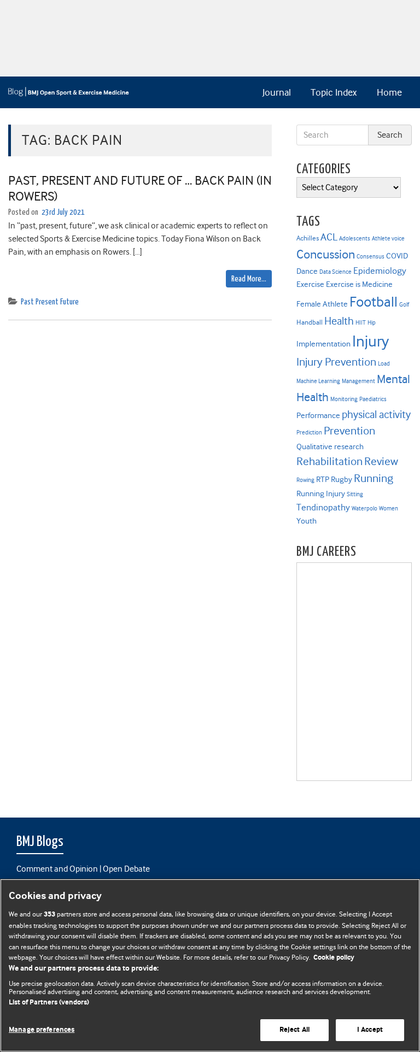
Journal (276, 92)
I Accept (370, 1030)
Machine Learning (318, 381)
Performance (318, 415)
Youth (306, 521)
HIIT (360, 322)
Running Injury (320, 493)
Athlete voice (388, 238)
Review (381, 461)
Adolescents (354, 238)
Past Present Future (50, 302)
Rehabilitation (329, 461)
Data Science (335, 271)
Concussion (325, 254)
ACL (328, 237)
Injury (370, 341)
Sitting (355, 494)
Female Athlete (322, 304)
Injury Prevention (336, 361)
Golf (404, 304)
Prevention (349, 430)
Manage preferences (41, 1030)
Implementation (323, 344)
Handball (309, 322)
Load (384, 363)
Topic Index (334, 92)
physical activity (376, 414)
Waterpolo (364, 508)
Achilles (307, 238)
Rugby (341, 479)
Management (358, 381)
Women (388, 508)
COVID (397, 256)
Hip (372, 322)
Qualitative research (330, 446)
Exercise (310, 284)
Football (373, 301)
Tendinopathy (323, 507)
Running (373, 478)
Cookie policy (333, 958)
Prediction (309, 432)
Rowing (305, 480)
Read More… (248, 279)
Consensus (370, 256)
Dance (307, 271)
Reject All (294, 1030)
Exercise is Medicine (359, 284)
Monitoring (344, 399)
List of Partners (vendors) (49, 1002)
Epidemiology (379, 271)
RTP (322, 479)
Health (339, 321)
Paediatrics (373, 399)
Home (389, 92)
